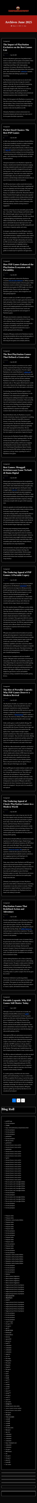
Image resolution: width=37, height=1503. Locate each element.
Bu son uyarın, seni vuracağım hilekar (15, 1181)
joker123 (8, 1460)
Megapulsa (8, 1360)
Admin (5, 55)
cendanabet (8, 1345)
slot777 (7, 1380)
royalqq (7, 1384)
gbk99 (27, 1013)
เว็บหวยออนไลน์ (10, 1295)
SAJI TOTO (23, 585)
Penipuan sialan (10, 1215)
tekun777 (8, 1391)
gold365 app (9, 1121)
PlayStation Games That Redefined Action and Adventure (15, 909)
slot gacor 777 (9, 1324)
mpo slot (8, 1432)
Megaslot (8, 1365)
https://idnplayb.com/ (11, 1443)
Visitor (7, 1371)
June (25, 26)
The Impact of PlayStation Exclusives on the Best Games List (17, 47)
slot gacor (8, 1395)
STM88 (7, 1125)
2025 (19, 26)
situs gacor (8, 1326)
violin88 (8, 1419)
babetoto (8, 1337)
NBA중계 (8, 1414)
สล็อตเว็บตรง (9, 1298)
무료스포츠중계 (10, 1417)
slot (6, 1453)
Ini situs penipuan (10, 1123)
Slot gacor (8, 1369)
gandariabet (9, 1136)
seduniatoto (24, 71)
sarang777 (8, 1393)
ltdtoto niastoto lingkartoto (13, 1276)
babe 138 (8, 150)
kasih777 (8, 1343)
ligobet (7, 1158)
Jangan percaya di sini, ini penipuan (15, 1285)
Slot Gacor (8, 1412)
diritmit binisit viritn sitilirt (13, 1406)
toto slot (8, 1356)
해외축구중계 (9, 1330)
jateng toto (8, 1341)
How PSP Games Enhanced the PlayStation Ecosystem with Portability (18, 267)
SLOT (7, 1373)
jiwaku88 (8, 1462)
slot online (8, 1401)
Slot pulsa (8, 1363)
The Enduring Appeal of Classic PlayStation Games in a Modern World (18, 804)
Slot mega (8, 1358)
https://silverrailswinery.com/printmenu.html (17, 1127)
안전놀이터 (9, 1404)
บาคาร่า (8, 1300)
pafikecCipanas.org (26, 928)
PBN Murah (9, 1451)
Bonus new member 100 (15, 849)
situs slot (14, 490)
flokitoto (8, 1274)
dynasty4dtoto (9, 1334)
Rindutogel (8, 1332)
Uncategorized (6, 41)
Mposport (8, 1430)
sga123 (7, 1328)
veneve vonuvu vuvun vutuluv (13, 1408)
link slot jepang (19, 714)
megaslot (8, 1367)
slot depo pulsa (9, 1427)
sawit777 (8, 1397)
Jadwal (7, 1375)
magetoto (8, 1354)
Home (14, 26)
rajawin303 (8, 1339)
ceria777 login (9, 1321)
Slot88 (7, 1378)
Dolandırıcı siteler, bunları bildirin (14, 1220)
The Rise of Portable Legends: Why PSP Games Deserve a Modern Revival (18, 692)
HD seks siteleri (9, 1140)
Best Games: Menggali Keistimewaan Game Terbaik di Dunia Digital (17, 470)
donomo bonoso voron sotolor (13, 1145)
